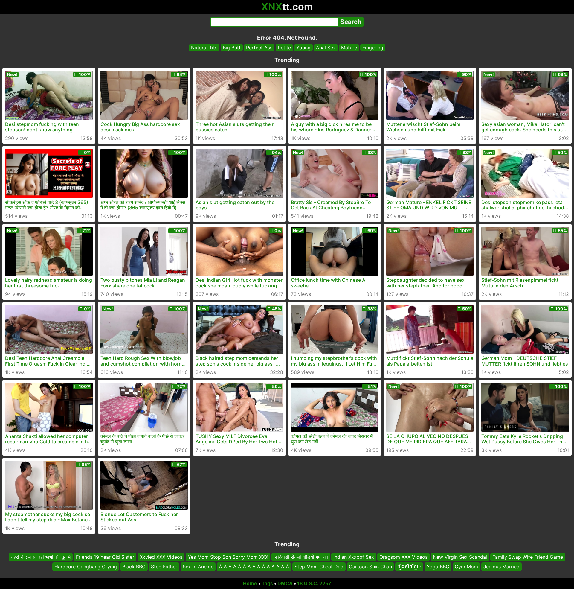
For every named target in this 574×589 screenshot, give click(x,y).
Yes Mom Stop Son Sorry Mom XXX (228, 557)
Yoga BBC (438, 567)
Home (250, 583)
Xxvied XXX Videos (161, 557)
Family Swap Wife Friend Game (527, 557)
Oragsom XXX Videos (403, 557)
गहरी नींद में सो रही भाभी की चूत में (41, 557)
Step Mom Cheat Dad (319, 567)
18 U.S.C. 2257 (314, 583)
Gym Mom (466, 567)
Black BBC (134, 567)
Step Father (164, 567)
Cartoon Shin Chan (370, 567)
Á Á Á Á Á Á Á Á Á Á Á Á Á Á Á (254, 567)
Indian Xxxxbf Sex (353, 557)
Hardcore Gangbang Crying (85, 567)
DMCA (285, 583)
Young (303, 48)
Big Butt (232, 48)
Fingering (372, 48)
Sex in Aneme (198, 567)
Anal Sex (326, 48)
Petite (284, 48)
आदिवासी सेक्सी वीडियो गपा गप (301, 557)
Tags (267, 583)
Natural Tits (204, 48)
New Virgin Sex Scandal (460, 557)
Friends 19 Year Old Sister (105, 557)
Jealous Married (501, 567)
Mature (349, 48)
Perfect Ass (259, 48)
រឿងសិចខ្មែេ (409, 567)
